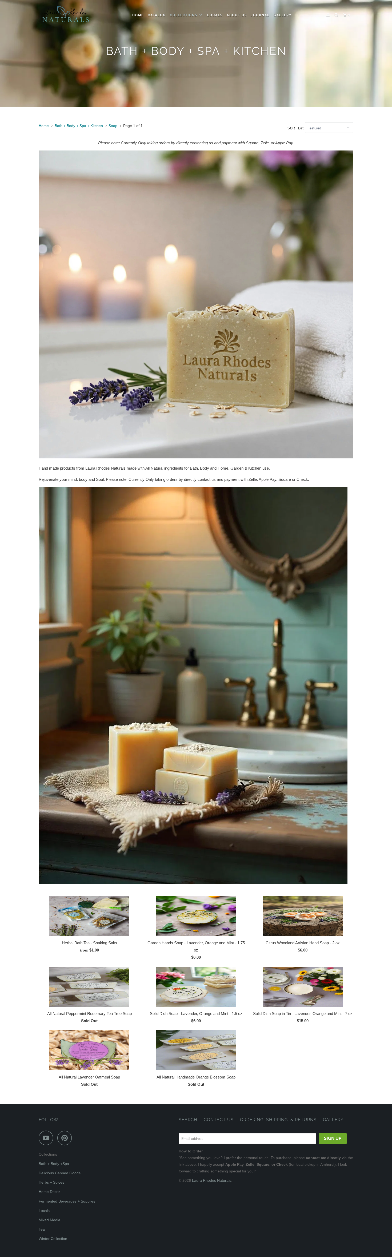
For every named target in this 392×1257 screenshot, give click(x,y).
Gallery (283, 15)
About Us (237, 15)
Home (138, 15)
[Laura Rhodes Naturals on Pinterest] (66, 1138)
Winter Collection (53, 1238)
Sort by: (296, 128)
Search (188, 1119)
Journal (260, 15)
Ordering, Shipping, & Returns (278, 1119)
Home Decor (49, 1191)
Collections (184, 15)
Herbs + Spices (51, 1182)
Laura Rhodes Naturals (211, 1180)
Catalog (157, 15)
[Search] (337, 15)
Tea (42, 1229)
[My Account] (328, 15)
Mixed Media (49, 1220)
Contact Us (219, 1119)
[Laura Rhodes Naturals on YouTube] (47, 1138)
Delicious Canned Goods (60, 1173)
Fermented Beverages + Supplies (67, 1201)
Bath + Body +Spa (54, 1163)
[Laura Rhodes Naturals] (66, 15)
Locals (215, 15)
